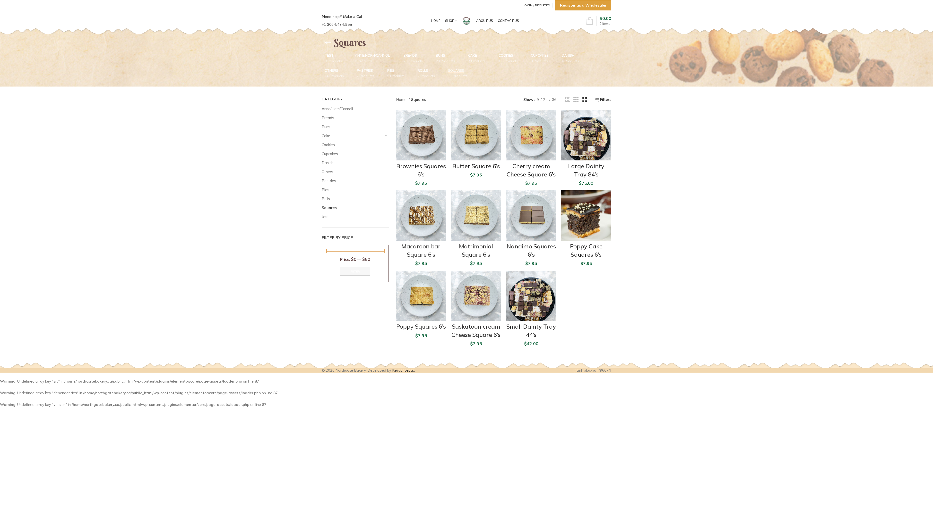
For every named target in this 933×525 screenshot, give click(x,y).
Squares (329, 207)
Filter (355, 271)
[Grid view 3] (575, 99)
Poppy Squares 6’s (421, 326)
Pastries (329, 180)
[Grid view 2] (567, 99)
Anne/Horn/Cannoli (337, 108)
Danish (327, 162)
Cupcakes (330, 153)
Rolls (326, 198)
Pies (325, 189)
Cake (326, 135)
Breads (328, 117)
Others (327, 171)
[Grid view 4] (584, 99)
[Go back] (328, 42)
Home (401, 99)
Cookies (328, 144)
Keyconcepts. (403, 370)
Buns (326, 126)
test (325, 216)
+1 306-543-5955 (337, 24)
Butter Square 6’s (476, 166)
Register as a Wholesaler (583, 5)
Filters (605, 99)
